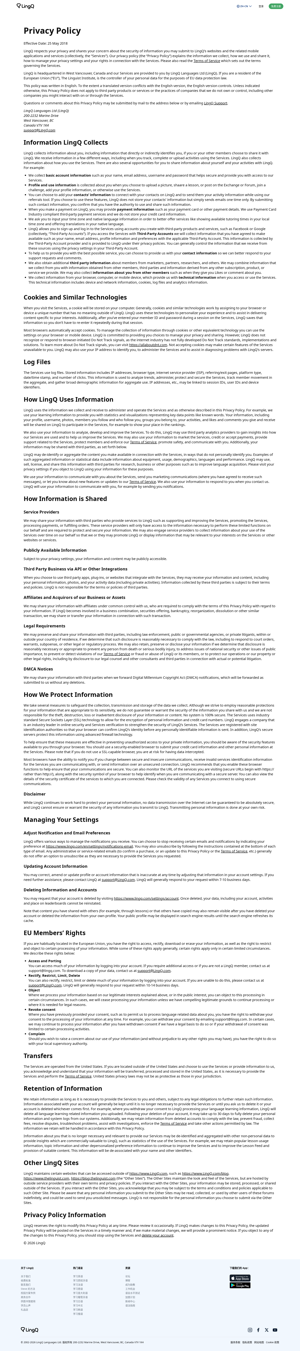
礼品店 (24, 1309)
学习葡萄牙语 (80, 1297)
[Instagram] (250, 1330)
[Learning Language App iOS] (240, 1278)
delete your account (157, 1235)
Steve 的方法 (28, 1288)
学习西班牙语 (80, 1280)
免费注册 (276, 6)
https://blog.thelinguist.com (93, 1178)
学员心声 (26, 1305)
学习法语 (78, 1284)
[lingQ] (25, 6)
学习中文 (78, 1305)
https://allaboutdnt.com (148, 344)
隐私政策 (247, 1342)
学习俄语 (78, 1313)
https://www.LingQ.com (148, 1173)
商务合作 (26, 1297)
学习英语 (78, 1276)
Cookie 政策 (272, 1342)
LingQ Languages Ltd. (49, 1342)
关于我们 (26, 1276)
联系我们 (26, 1284)
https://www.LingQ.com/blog (205, 1173)
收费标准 (26, 1280)
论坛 (127, 1276)
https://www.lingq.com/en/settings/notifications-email (89, 846)
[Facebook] (258, 1330)
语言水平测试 (132, 1293)
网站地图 (259, 1342)
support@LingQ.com (39, 130)
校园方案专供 (28, 1293)
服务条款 (235, 1342)
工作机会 (130, 1288)
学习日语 (78, 1301)
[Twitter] (266, 1330)
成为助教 (130, 1284)
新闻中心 (130, 1301)
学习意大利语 (80, 1293)
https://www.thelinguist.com (46, 1178)
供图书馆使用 (28, 1301)
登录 (261, 6)
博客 (127, 1280)
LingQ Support (215, 103)
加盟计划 (130, 1297)
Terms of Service (207, 60)
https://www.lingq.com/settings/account (146, 898)
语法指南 (130, 1305)
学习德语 (78, 1288)
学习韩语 (78, 1309)
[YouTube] (275, 1330)
